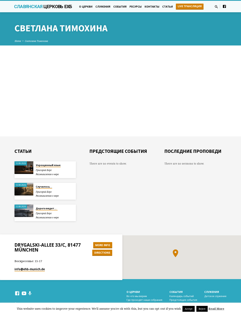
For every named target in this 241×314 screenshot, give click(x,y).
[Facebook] (224, 6)
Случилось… (44, 186)
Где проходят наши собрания (144, 300)
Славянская (43, 6)
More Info (102, 245)
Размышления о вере (47, 174)
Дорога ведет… (47, 208)
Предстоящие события (183, 300)
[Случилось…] (23, 189)
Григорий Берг (44, 170)
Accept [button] (188, 308)
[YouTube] (24, 293)
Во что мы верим (137, 296)
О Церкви (133, 292)
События (120, 6)
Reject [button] (202, 308)
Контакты (152, 6)
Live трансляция (190, 6)
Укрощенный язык (48, 165)
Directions (102, 252)
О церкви (85, 6)
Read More (216, 308)
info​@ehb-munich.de (29, 269)
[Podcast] (29, 293)
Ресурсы (136, 6)
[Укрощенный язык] (23, 167)
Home (18, 41)
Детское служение (215, 296)
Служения (102, 6)
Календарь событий (181, 296)
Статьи (167, 6)
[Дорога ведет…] (23, 211)
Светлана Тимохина (36, 41)
